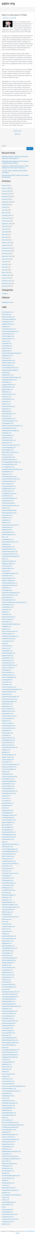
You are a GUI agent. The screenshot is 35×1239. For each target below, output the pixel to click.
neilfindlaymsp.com (7, 887)
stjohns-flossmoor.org (8, 856)
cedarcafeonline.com (8, 333)
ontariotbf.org (6, 372)
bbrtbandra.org (6, 392)
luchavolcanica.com (7, 868)
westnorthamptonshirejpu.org (10, 430)
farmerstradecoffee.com (9, 960)
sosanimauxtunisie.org (8, 406)
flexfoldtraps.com (7, 1008)
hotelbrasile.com (6, 433)
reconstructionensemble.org (10, 863)
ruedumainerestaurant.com (10, 747)
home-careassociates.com (9, 631)
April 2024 (5, 237)
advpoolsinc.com (7, 900)
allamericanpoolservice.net (9, 595)
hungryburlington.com (8, 788)
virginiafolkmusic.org (8, 604)
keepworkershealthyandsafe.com (11, 377)
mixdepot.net (5, 1076)
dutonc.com (5, 808)
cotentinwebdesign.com (9, 447)
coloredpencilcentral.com (9, 493)
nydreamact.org (6, 382)
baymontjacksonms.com (9, 837)
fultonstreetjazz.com (8, 435)
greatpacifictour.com (8, 878)
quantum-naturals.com (8, 1137)
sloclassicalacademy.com (9, 701)
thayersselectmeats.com (9, 938)
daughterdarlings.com (8, 324)
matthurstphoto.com (8, 1146)
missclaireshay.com (7, 312)
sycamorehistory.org (8, 1081)
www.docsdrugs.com (8, 1030)
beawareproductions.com (9, 766)
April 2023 (5, 270)
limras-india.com (6, 314)
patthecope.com (6, 919)
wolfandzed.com (6, 1069)
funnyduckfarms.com (8, 1170)
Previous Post (17, 131)
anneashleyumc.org (7, 1018)
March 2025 (5, 212)
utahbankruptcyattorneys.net (10, 505)
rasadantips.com (6, 343)
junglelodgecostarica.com (9, 815)
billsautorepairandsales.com (10, 1134)
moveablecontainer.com (9, 440)
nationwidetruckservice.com (10, 873)
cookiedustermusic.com (9, 861)
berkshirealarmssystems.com (10, 525)
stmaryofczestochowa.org (9, 776)
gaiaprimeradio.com (7, 803)
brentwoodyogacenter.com (10, 1052)
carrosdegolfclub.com (8, 467)
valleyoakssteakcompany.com (10, 907)
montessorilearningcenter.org (10, 1139)
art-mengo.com (6, 800)
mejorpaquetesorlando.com (10, 554)
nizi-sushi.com (6, 798)
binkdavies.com (6, 721)
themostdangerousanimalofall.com (12, 689)
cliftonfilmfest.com (7, 496)
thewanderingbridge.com (9, 781)
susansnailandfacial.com (9, 987)
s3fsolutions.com (7, 474)
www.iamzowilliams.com (9, 1088)
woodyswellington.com (8, 1108)
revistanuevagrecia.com (9, 754)
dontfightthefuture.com (8, 488)
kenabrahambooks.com (8, 725)
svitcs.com (5, 921)
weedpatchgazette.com (9, 534)
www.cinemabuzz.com (8, 1074)
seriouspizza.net (6, 924)
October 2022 (6, 286)
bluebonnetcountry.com (9, 394)
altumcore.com (6, 929)
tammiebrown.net (7, 805)
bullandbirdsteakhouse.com (10, 1040)
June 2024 (5, 231)
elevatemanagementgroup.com (11, 1175)
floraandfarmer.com (7, 471)
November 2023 (6, 250)
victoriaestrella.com (7, 880)
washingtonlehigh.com (8, 1062)
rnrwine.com (5, 1185)
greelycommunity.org (8, 745)
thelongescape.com (7, 810)
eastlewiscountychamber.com (10, 696)
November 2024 (6, 218)
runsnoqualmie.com (7, 1028)
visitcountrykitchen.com (9, 820)
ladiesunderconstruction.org (10, 452)
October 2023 (6, 253)
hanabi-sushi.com (7, 1066)
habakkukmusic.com (8, 977)
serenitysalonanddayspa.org (10, 331)
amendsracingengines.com (9, 1011)
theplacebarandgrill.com (9, 895)
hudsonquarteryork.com (9, 1115)
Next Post (17, 134)
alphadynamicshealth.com (9, 1163)
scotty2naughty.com (8, 759)
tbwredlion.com (6, 1132)
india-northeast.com (8, 483)
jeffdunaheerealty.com (8, 1001)
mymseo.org (5, 1197)
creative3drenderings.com (9, 958)
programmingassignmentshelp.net (11, 353)
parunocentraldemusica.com (10, 1122)
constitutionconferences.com (10, 916)
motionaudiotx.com (7, 1204)
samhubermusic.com (8, 1221)
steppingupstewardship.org (10, 1057)
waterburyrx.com (7, 897)
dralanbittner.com (7, 529)
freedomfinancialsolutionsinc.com (11, 1006)
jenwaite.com (6, 1173)
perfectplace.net (6, 621)
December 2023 (6, 248)
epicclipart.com (6, 396)
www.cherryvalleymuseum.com (11, 445)
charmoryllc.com (7, 682)
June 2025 (5, 210)
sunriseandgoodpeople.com (10, 849)
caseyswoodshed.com (8, 909)
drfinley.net (5, 1180)
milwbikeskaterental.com (9, 834)
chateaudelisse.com (7, 423)
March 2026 (5, 185)
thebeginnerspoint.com (8, 675)
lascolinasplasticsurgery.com (10, 1042)
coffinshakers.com (7, 774)
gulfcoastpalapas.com (8, 946)
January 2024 (6, 245)
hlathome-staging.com (8, 580)
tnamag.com (5, 933)
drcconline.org (6, 892)
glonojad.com (6, 752)
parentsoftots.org (7, 955)
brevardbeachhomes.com (9, 476)
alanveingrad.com (7, 825)
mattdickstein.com (7, 970)
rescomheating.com (7, 1209)
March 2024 (5, 240)
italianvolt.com (6, 522)
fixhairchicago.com (7, 912)
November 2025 (6, 196)
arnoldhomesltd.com (8, 491)
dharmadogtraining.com (9, 1202)
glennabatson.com (7, 706)
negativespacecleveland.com (10, 844)
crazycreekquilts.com (8, 718)
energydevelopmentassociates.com (12, 469)
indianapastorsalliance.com (10, 904)
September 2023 (7, 256)
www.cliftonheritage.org (9, 1045)
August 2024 (5, 226)
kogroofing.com (6, 408)
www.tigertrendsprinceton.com (11, 991)
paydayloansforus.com (8, 360)
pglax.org (8, 3)
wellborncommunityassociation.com (12, 425)
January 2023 (6, 278)
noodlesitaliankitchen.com (9, 379)
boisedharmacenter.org (8, 638)
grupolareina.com (7, 442)
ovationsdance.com (7, 607)
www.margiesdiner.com (8, 1033)
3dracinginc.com (7, 684)
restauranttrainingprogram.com (11, 592)
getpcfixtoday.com (7, 389)
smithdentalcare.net (7, 1216)
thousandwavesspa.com (9, 883)
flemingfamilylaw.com (8, 1183)
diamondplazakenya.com (9, 1129)
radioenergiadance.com (9, 413)
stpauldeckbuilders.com (9, 1023)
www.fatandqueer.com (8, 1016)
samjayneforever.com (8, 1144)
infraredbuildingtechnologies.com (11, 462)
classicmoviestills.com (8, 667)
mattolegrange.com (7, 812)
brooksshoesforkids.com (9, 936)
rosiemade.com (6, 544)
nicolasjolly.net (6, 735)
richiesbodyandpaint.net (9, 319)
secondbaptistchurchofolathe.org (11, 1195)
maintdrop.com (6, 401)
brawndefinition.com (8, 713)
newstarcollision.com (8, 568)
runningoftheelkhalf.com (9, 999)
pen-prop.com (6, 989)
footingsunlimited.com (8, 1025)
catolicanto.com (6, 614)
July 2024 (5, 229)
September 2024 (7, 223)
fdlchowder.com (6, 1035)
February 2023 (6, 275)
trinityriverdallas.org (7, 619)
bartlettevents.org (7, 437)
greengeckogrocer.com (8, 578)
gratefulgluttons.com (8, 658)
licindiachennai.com (7, 321)
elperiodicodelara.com (8, 317)
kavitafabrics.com (7, 866)
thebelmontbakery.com (8, 362)
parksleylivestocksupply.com (10, 636)
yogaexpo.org (6, 629)
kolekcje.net (5, 612)
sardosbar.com (6, 520)
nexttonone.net (6, 979)
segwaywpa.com (7, 943)
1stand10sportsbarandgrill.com (10, 556)
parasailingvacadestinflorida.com (11, 1158)
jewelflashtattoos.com (8, 387)
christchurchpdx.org (7, 723)
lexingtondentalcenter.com (9, 585)
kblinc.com (5, 537)
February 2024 (6, 242)
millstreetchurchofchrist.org (10, 1156)
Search (4, 146)
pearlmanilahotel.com (8, 399)
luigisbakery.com (7, 1064)
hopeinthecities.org (7, 655)
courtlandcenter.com (8, 885)
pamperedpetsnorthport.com (10, 541)
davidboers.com (6, 965)
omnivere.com (6, 341)
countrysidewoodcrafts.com (10, 367)
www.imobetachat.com (8, 967)
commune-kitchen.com (8, 728)
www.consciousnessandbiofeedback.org (13, 1086)
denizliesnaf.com (6, 914)
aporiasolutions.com (7, 941)
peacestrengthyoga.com (9, 1004)
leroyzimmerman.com (8, 1178)
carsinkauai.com (6, 1154)
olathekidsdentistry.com (9, 549)
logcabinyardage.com (8, 962)
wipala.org (5, 643)
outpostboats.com (7, 650)
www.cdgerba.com (7, 1120)
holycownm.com (6, 870)
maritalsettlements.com (9, 832)
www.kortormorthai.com (9, 1013)
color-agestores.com (8, 641)
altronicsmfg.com (7, 348)
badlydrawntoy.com (7, 972)
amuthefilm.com (6, 730)
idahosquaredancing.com (9, 513)
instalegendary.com (7, 375)
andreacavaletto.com (8, 633)
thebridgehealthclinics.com (9, 948)
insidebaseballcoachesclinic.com (11, 1151)
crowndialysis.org (7, 590)
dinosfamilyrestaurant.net (9, 459)
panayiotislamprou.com (8, 418)
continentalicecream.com (9, 716)
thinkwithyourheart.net (8, 503)
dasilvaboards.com (7, 704)
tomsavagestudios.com (8, 600)
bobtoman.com (6, 404)
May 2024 (5, 234)
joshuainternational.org (8, 984)
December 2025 (6, 193)
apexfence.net (6, 1224)
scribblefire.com (6, 626)
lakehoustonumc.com (8, 974)
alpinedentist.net (6, 411)
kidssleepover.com (7, 355)
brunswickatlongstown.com (10, 791)
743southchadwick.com (9, 481)
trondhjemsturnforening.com (10, 1127)
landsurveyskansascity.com (10, 1020)
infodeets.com (6, 326)
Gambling (5, 18)
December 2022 (6, 280)
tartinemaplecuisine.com (9, 793)
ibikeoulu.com (6, 771)
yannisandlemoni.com (8, 532)
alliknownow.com (7, 694)
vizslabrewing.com (7, 527)
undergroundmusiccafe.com (10, 1219)
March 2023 (5, 272)
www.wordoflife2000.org (9, 510)
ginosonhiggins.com (7, 827)
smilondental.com (7, 566)
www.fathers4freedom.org (9, 994)
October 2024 (6, 221)
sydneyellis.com (6, 587)
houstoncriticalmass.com (9, 687)
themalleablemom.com (8, 783)
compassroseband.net (8, 926)
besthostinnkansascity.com (10, 1214)
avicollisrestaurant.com (8, 890)
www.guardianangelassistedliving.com (13, 1125)
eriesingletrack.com (7, 539)
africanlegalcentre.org (8, 740)
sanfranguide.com (7, 679)
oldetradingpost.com (8, 450)
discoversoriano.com (8, 672)
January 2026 (6, 191)
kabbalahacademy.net (8, 563)
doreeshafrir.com (7, 762)
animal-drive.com (7, 931)
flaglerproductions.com (8, 711)
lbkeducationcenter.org (8, 617)
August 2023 (5, 259)
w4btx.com (5, 558)
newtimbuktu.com (7, 346)
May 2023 (5, 267)
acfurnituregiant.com (8, 336)
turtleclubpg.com (7, 875)
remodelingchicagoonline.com (10, 1050)
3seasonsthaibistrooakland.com (11, 624)
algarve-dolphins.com (8, 822)
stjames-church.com (8, 757)
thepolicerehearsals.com (9, 691)
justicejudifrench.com (8, 779)
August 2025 (5, 204)
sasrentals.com (6, 571)
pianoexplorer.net (7, 1093)
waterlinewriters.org (7, 950)
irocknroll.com (6, 508)
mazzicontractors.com (8, 1100)
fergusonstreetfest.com (9, 1141)
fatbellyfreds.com (7, 1110)
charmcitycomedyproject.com (10, 764)
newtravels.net (6, 358)
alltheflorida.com (6, 1149)
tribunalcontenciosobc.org (9, 699)
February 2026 (6, 188)
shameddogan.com (7, 953)
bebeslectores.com (7, 454)
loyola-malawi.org (7, 645)
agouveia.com (6, 1192)
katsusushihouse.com (8, 742)
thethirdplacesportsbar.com (10, 1103)
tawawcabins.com (7, 515)
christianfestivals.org (8, 817)
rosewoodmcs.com (7, 1078)
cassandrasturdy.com (8, 662)
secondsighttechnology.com (10, 573)
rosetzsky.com (6, 750)
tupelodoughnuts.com (8, 546)
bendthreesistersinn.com (9, 854)
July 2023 (5, 261)
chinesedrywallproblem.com (10, 851)
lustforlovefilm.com (7, 733)
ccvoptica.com (6, 1059)
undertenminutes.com (8, 338)
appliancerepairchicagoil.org (10, 370)
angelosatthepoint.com (8, 902)
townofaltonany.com (8, 839)
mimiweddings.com (7, 1212)
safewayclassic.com (8, 365)
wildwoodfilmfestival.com (9, 428)
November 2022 (6, 283)
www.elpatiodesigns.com (9, 1112)
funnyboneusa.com (7, 858)
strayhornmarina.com (8, 708)
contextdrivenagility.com (9, 769)
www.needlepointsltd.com (9, 1037)
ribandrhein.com (6, 609)
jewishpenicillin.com (7, 597)
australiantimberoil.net (8, 457)
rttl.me (4, 1207)
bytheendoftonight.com (8, 653)
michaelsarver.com (7, 575)
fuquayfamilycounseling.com (10, 1190)
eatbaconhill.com (7, 350)
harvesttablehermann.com (9, 464)
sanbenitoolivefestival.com (9, 665)
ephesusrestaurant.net (8, 1105)
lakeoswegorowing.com (8, 1187)
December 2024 (6, 215)
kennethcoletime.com (8, 786)
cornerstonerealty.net (8, 1083)
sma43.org (5, 1047)
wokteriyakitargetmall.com (9, 583)
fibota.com (5, 1117)
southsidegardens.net (8, 1095)
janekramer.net (6, 796)
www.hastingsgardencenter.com (11, 1091)
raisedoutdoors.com (7, 500)
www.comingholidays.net (9, 677)
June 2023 (5, 264)
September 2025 (7, 202)
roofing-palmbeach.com (9, 486)
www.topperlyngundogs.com (10, 996)
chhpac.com (5, 1199)
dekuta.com (5, 1071)
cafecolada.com (6, 670)
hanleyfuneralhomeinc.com (10, 551)
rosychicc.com (6, 648)
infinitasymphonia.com (8, 737)
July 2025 (5, 207)
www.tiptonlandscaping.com (10, 1054)
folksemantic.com (7, 517)
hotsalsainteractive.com (9, 329)
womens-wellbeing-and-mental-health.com (14, 602)
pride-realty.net (6, 1161)
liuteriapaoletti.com (7, 846)
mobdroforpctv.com (7, 660)
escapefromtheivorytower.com (11, 479)
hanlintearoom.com (7, 1168)
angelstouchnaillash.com (9, 561)
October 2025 (6, 199)
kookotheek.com (6, 416)
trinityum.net (5, 1098)
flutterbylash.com (7, 1166)
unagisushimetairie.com (9, 384)
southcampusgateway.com (10, 421)
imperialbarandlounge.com (9, 498)
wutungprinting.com (7, 829)
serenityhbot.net (6, 982)
